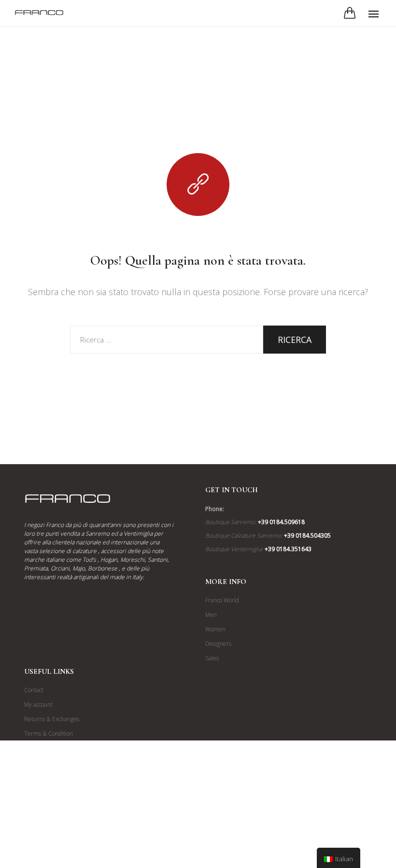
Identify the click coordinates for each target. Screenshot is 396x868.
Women (215, 629)
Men (211, 615)
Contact (33, 690)
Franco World (222, 600)
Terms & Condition (48, 733)
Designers (218, 644)
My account (38, 704)
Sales (212, 658)
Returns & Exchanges (51, 719)
